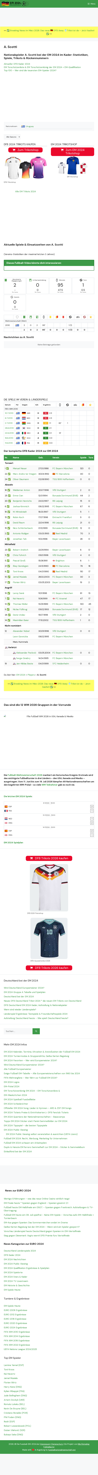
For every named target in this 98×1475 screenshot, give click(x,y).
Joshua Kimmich (21, 506)
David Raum (19, 522)
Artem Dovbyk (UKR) (14, 1399)
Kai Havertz (18, 598)
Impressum (45, 1444)
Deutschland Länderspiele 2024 (20, 1250)
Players (31, 674)
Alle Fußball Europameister (17, 1069)
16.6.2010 (9, 438)
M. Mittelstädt (20, 511)
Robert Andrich (20, 549)
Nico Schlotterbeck (23, 528)
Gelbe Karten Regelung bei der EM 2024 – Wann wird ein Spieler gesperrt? (42, 1226)
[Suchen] (36, 1031)
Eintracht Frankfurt (62, 517)
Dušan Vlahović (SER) (14, 1430)
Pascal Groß (19, 560)
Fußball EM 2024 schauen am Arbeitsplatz (25, 1142)
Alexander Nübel (21, 631)
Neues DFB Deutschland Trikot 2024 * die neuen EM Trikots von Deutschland (42, 1000)
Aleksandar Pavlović (26, 652)
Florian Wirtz (19, 582)
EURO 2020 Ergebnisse (15, 1323)
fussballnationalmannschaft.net (62, 1450)
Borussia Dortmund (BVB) (65, 495)
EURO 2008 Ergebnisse (15, 1310)
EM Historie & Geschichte (17, 1285)
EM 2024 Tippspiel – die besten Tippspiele (25, 1125)
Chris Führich (19, 555)
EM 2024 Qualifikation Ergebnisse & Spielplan (26, 1268)
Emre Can (18, 495)
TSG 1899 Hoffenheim (63, 479)
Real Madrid (61, 533)
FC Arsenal (61, 598)
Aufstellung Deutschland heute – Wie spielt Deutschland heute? (36, 1018)
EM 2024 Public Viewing (16, 1129)
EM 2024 (20, 674)
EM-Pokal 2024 (11, 1086)
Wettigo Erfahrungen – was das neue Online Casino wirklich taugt (37, 1198)
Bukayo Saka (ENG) (13, 1434)
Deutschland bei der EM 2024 (19, 996)
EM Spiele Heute (12, 1289)
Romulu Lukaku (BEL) (14, 1404)
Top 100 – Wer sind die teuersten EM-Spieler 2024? (30, 70)
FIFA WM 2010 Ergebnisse (17, 1331)
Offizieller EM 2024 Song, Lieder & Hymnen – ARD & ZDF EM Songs (37, 1108)
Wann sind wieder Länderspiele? (20, 1009)
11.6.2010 (9, 443)
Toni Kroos (18, 571)
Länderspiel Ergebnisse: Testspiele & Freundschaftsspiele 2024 (36, 1013)
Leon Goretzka (20, 636)
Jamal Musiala (20, 576)
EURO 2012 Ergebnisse (15, 1314)
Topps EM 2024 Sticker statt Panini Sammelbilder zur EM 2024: (36, 1121)
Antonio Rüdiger (21, 533)
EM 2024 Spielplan (13, 842)
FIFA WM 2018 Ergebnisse (17, 1340)
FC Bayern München (62, 468)
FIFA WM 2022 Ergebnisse (17, 1344)
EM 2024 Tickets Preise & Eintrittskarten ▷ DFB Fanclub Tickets (36, 1112)
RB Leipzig (57, 501)
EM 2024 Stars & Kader (15, 1276)
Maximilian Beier (21, 620)
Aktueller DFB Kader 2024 (17, 64)
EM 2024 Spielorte (13, 1272)
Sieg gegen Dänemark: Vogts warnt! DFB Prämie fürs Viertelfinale (37, 1235)
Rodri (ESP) (9, 1421)
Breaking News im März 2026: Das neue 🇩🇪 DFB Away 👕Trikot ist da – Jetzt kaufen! (52, 30)
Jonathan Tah (20, 539)
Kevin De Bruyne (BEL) (15, 1408)
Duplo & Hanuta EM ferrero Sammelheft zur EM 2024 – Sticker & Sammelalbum (44, 1147)
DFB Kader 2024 (12, 1255)
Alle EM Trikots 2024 (25, 191)
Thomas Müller (20, 604)
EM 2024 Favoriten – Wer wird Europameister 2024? (30, 1060)
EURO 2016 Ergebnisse (15, 1318)
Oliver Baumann (21, 479)
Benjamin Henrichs (22, 501)
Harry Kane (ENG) (13, 1386)
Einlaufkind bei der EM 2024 (18, 1151)
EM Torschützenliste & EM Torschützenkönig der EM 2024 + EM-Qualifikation (42, 67)
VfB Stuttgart (59, 490)
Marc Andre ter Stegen (24, 473)
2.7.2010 (9, 423)
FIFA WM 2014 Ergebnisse (17, 1336)
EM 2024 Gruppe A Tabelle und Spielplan (24, 992)
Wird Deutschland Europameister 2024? (24, 987)
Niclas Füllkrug (20, 609)
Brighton (60, 560)
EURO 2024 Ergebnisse (15, 1327)
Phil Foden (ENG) (12, 1417)
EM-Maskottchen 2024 (15, 1095)
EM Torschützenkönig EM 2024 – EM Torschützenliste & (32, 1090)
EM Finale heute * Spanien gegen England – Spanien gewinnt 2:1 (36, 1203)
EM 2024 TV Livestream (16, 1281)
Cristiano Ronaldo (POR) (16, 1412)
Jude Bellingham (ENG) (15, 1395)
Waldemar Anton (21, 490)
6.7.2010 (9, 418)
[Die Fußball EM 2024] (15, 4)
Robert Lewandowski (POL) (17, 1425)
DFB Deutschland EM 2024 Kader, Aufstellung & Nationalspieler (35, 1005)
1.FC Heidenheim (60, 663)
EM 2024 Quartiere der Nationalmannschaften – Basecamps (34, 1116)
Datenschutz (57, 1444)
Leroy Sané (18, 593)
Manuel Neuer (20, 468)
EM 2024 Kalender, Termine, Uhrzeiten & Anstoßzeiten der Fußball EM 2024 (42, 1051)
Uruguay (30, 126)
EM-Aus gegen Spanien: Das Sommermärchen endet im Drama (36, 1222)
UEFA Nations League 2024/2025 (20, 1349)
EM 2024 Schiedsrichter (16, 1103)
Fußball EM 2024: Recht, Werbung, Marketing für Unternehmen (35, 1138)
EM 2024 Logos (11, 1082)
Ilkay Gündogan (20, 566)
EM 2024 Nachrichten (15, 1259)
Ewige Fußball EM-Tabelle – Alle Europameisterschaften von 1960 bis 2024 (42, 1073)
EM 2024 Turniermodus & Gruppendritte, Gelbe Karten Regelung (36, 1056)
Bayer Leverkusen (61, 539)
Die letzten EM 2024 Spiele (18, 796)
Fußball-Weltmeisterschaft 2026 (25, 775)
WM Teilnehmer (50, 784)
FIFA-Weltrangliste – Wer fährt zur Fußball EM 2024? (30, 1077)
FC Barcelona (62, 473)
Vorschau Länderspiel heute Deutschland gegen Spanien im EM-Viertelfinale (42, 1231)
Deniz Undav (19, 614)
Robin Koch (18, 517)
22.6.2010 (9, 433)
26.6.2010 (9, 428)
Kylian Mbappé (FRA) (14, 1391)
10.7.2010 (9, 413)
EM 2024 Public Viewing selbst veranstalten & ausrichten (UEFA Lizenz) (42, 1134)
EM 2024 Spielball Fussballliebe (19, 1099)
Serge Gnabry (23, 658)
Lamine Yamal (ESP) (14, 1365)
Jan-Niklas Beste (24, 663)
